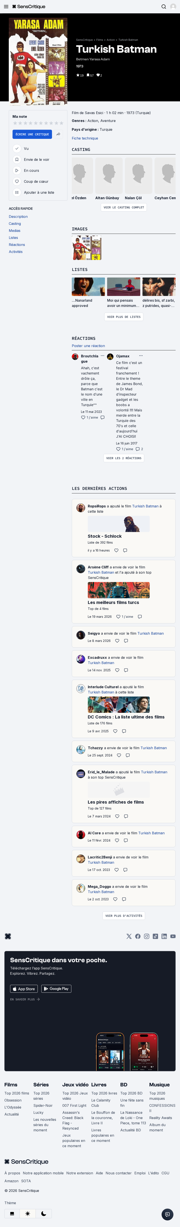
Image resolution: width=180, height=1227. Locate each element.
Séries (41, 1085)
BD (123, 1085)
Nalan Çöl (133, 198)
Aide (99, 1173)
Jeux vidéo (75, 1085)
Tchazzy (95, 748)
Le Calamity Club (100, 1103)
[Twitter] (129, 938)
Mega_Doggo (99, 886)
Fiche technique (85, 138)
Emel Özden (76, 198)
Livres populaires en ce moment (102, 1135)
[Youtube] (173, 938)
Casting (81, 149)
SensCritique (84, 39)
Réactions (83, 338)
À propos (12, 1173)
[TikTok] (155, 938)
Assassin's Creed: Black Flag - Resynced (72, 1120)
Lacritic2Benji (100, 857)
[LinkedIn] (164, 938)
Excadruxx (97, 657)
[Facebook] (137, 938)
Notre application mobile (43, 1173)
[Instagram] (146, 938)
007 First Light (74, 1105)
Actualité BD (130, 1130)
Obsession (13, 1100)
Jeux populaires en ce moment (73, 1140)
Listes (80, 269)
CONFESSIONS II (162, 1108)
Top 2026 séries (41, 1096)
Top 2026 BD (131, 1093)
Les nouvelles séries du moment (44, 1124)
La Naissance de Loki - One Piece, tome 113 (133, 1117)
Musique (159, 1085)
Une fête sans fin (132, 1103)
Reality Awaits (160, 1118)
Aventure (108, 120)
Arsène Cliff (98, 567)
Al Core (94, 833)
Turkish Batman (128, 39)
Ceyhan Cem (166, 198)
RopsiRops (97, 506)
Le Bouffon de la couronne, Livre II (103, 1117)
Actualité (11, 1114)
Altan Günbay (107, 198)
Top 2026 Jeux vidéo (75, 1096)
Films (99, 39)
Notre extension (79, 1173)
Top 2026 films (16, 1093)
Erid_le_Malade (101, 772)
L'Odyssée (12, 1107)
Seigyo (94, 633)
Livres (98, 1085)
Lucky (38, 1112)
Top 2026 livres (104, 1093)
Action (111, 39)
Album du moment (157, 1127)
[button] (173, 6)
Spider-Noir (43, 1105)
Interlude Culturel (103, 687)
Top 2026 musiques (157, 1096)
